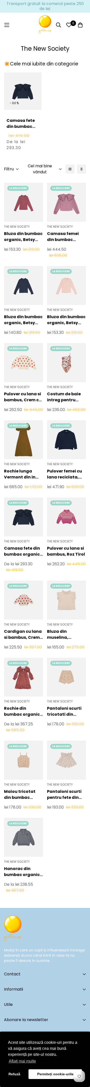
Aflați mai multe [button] (22, 1061)
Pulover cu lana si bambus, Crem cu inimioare (23, 397)
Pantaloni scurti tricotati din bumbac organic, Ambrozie (65, 711)
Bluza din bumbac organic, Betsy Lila (23, 237)
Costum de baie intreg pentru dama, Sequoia (64, 397)
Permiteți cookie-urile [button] (55, 1074)
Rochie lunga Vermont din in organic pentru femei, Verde (20, 474)
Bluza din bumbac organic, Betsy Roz (66, 320)
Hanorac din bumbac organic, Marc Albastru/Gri (23, 872)
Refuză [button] (14, 1074)
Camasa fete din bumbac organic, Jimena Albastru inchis (22, 132)
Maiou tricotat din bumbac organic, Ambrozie (20, 795)
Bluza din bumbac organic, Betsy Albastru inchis (23, 320)
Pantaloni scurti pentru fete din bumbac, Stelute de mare (64, 795)
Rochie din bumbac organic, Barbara (22, 711)
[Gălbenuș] (45, 25)
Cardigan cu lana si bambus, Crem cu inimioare (23, 635)
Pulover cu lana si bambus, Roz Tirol (66, 551)
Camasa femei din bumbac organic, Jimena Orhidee (64, 237)
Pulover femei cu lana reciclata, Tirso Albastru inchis (64, 474)
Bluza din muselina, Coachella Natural (58, 635)
